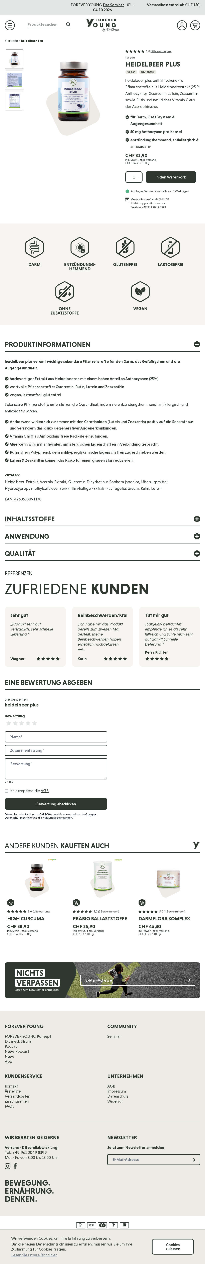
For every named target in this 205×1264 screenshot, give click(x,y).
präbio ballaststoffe (100, 919)
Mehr (81, 649)
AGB (45, 790)
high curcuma (25, 919)
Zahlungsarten (17, 1101)
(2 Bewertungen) (108, 911)
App (8, 1061)
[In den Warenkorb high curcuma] (10, 902)
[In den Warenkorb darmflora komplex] (142, 902)
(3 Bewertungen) (161, 51)
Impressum (116, 1091)
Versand (151, 159)
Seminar (114, 1036)
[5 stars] (34, 723)
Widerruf (115, 1101)
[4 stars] (28, 723)
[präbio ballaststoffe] (102, 879)
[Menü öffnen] (10, 25)
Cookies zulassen (173, 1246)
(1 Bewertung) (41, 911)
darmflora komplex (164, 919)
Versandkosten (17, 1096)
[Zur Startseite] (102, 25)
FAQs (9, 1106)
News (9, 1056)
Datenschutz (117, 1096)
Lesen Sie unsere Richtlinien (34, 1255)
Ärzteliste (13, 1091)
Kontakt (11, 1086)
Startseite (11, 41)
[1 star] (9, 723)
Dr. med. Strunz (18, 1041)
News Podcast (17, 1051)
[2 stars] (15, 723)
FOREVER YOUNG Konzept (28, 1036)
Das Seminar (113, 4)
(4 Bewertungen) (174, 911)
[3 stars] (21, 723)
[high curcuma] (37, 879)
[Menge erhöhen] (139, 177)
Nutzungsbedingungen (57, 817)
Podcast (11, 1046)
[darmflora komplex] (168, 879)
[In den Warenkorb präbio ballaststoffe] (76, 902)
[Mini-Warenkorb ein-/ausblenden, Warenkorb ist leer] (195, 25)
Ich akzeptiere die (29, 790)
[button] (148, 51)
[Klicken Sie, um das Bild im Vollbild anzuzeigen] (73, 93)
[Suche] (68, 24)
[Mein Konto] (182, 25)
